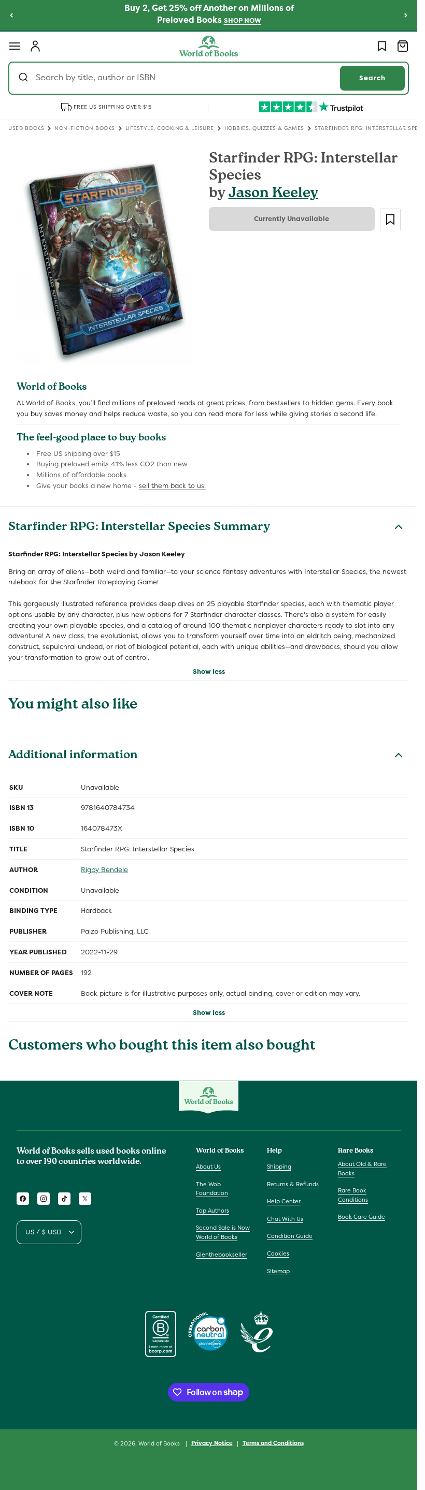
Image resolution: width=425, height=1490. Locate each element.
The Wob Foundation (212, 1189)
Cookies (278, 1253)
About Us (208, 1166)
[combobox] (208, 78)
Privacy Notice (212, 1443)
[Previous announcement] (11, 15)
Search (372, 78)
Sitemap (278, 1271)
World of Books (159, 1443)
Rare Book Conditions (353, 1195)
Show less (209, 671)
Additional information (72, 756)
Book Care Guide (361, 1217)
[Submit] (24, 78)
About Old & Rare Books (362, 1168)
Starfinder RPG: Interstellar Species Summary (139, 528)
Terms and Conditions (273, 1443)
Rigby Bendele (104, 870)
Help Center (284, 1201)
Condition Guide (290, 1236)
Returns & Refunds (293, 1184)
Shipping (279, 1166)
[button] (14, 46)
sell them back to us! (172, 486)
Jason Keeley (273, 194)
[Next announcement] (405, 15)
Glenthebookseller (221, 1254)
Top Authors (212, 1210)
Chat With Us (285, 1219)
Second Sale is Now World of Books (223, 1232)
